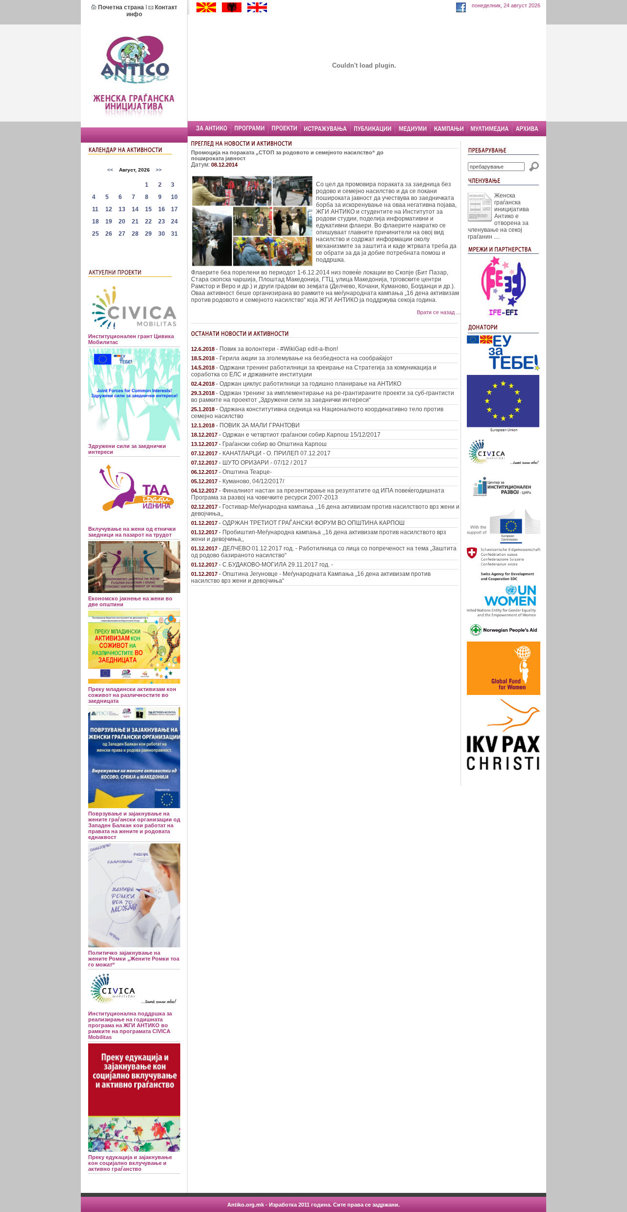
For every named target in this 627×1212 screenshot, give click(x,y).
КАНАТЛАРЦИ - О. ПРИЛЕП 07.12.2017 (276, 453)
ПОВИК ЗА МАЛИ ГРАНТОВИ (259, 425)
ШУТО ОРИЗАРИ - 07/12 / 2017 (264, 462)
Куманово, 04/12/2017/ (253, 481)
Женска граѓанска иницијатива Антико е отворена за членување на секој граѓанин (498, 216)
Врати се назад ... (438, 312)
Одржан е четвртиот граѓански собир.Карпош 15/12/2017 (301, 434)
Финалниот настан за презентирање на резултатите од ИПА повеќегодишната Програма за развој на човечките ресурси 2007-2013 (317, 494)
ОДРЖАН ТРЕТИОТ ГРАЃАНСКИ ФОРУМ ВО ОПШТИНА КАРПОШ (313, 522)
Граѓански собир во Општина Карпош (274, 444)
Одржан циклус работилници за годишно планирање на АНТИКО (310, 383)
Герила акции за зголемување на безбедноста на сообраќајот (306, 358)
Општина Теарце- (247, 472)
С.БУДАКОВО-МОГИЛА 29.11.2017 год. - (277, 564)
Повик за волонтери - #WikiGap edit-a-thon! (278, 349)
